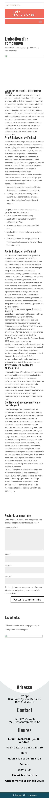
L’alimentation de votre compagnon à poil (22, 625)
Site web (8, 576)
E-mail (8, 565)
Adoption (32, 47)
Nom (8, 554)
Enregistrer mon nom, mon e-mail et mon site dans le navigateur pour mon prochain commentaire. (23, 590)
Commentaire (11, 527)
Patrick (11, 47)
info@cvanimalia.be (28, 722)
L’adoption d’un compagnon (16, 629)
